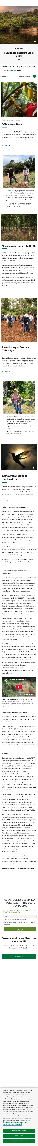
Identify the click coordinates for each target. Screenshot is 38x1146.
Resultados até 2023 (5, 76)
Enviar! (20, 929)
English (19, 70)
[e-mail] (34, 67)
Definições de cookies (19, 1130)
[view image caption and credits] (34, 115)
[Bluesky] (29, 67)
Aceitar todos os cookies (19, 1141)
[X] (17, 67)
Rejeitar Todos (19, 1136)
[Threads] (25, 67)
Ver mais (5, 145)
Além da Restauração (24, 76)
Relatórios (19, 48)
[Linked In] (21, 67)
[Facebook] (13, 67)
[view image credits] (35, 41)
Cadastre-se (19, 956)
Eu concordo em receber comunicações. (16, 919)
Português (13, 70)
